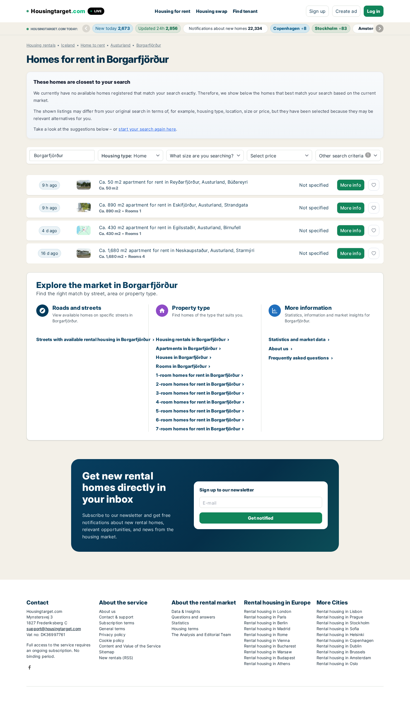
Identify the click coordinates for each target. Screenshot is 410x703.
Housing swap (211, 11)
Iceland (68, 45)
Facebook (29, 667)
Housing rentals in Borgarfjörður (190, 339)
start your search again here (147, 129)
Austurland (120, 45)
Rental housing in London (267, 611)
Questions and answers (193, 617)
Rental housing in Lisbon (339, 611)
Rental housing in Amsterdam (344, 657)
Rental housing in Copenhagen (345, 640)
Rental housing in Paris (265, 617)
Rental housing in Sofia (338, 628)
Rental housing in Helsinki (340, 634)
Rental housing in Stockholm (343, 622)
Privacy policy (112, 634)
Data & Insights (186, 611)
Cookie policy (111, 640)
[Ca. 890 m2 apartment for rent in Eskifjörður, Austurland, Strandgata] (314, 208)
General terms (112, 628)
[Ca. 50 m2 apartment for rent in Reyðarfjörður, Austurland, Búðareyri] (314, 185)
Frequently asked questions (299, 358)
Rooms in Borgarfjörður (181, 366)
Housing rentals (41, 45)
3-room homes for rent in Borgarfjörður (198, 393)
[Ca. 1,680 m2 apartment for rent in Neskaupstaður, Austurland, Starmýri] (314, 253)
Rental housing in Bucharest (270, 646)
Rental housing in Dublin (339, 646)
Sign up (317, 11)
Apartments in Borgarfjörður (186, 348)
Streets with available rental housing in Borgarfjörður (93, 339)
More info (350, 185)
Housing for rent (172, 11)
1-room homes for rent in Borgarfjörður (198, 375)
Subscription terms (116, 622)
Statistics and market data (297, 339)
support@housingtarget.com (53, 628)
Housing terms (185, 628)
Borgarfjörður (148, 45)
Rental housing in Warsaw (268, 651)
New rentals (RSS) (116, 657)
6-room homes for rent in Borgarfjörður (198, 420)
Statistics (180, 622)
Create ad (346, 11)
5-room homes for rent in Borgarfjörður (198, 411)
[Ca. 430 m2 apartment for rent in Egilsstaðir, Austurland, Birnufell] (314, 230)
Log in (373, 11)
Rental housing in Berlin (266, 622)
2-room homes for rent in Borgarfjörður (198, 384)
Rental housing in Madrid (267, 628)
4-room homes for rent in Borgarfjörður (198, 402)
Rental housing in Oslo (337, 663)
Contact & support (116, 617)
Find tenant (245, 11)
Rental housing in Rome (266, 634)
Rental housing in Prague (340, 617)
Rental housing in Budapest (269, 657)
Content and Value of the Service (130, 646)
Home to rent (93, 45)
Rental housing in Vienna (267, 640)
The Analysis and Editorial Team (201, 634)
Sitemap (106, 651)
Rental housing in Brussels (341, 651)
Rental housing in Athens (267, 663)
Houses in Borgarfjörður (182, 357)
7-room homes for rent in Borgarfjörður (198, 428)
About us (279, 348)
